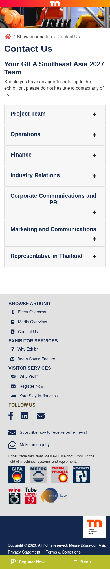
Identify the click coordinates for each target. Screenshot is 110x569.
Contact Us (28, 331)
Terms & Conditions (63, 552)
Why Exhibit (27, 349)
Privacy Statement (24, 552)
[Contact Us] (12, 331)
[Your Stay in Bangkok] (13, 395)
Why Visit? (28, 376)
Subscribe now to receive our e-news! (51, 432)
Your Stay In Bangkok (38, 395)
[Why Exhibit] (12, 349)
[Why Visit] (13, 376)
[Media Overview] (12, 321)
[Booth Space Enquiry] (12, 359)
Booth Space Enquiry (36, 359)
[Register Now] (13, 386)
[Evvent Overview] (13, 312)
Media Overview (32, 321)
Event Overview (32, 312)
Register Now (31, 386)
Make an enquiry (33, 444)
